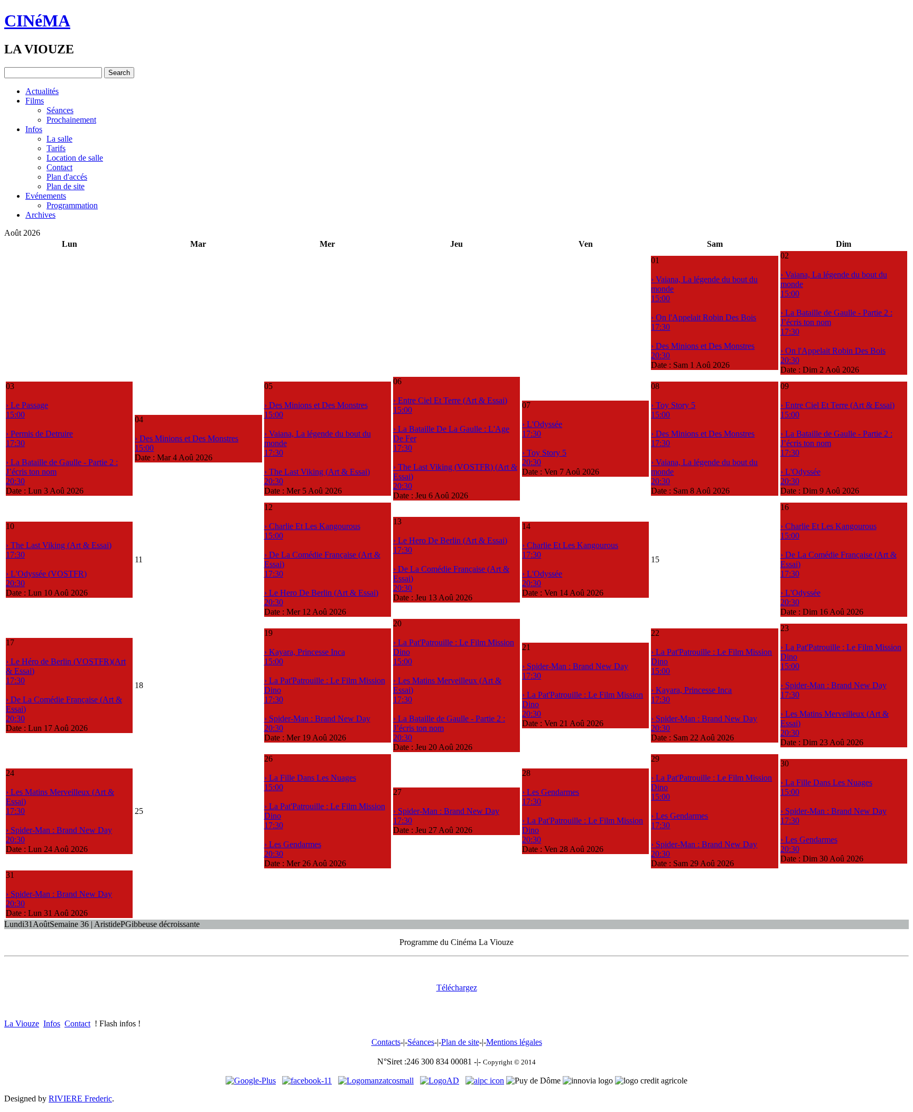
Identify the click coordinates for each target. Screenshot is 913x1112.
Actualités (42, 91)
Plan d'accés (66, 176)
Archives (40, 214)
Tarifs (56, 148)
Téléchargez (456, 987)
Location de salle (74, 157)
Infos (33, 129)
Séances (59, 110)
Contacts (385, 1041)
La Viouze (21, 1023)
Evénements (45, 195)
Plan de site (65, 186)
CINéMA (37, 20)
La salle (59, 138)
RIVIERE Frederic (80, 1098)
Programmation (72, 205)
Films (34, 100)
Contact (59, 167)
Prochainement (71, 119)
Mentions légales (514, 1041)
